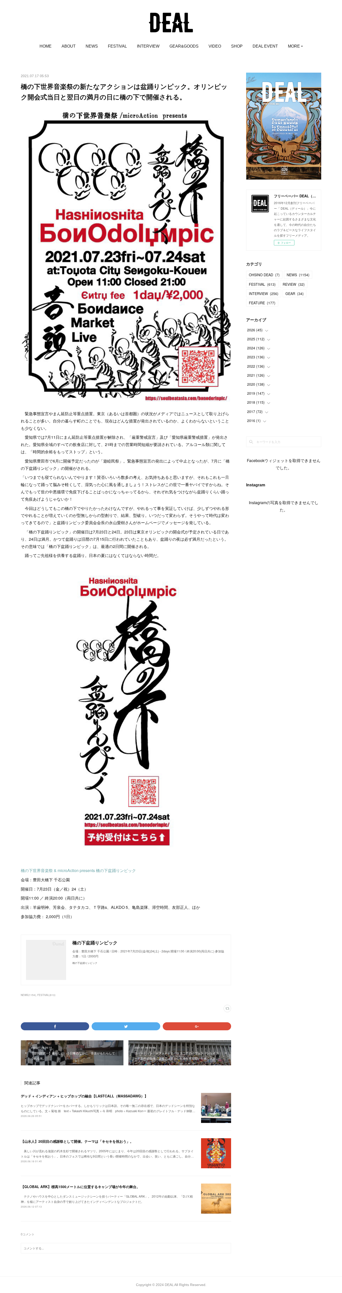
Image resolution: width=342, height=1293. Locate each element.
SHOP (237, 46)
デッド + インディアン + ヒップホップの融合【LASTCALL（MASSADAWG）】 (84, 1095)
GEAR (294, 293)
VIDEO (215, 46)
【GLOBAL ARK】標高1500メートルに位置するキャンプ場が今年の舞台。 (80, 1186)
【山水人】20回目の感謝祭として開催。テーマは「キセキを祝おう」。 (77, 1141)
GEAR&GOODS (184, 46)
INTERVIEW (148, 46)
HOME (46, 46)
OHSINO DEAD (264, 274)
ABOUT (69, 46)
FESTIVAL (117, 46)
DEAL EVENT (265, 46)
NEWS (92, 46)
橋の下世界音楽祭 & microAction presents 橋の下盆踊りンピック (78, 870)
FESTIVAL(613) (46, 995)
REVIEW (294, 284)
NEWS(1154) (28, 995)
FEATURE (262, 302)
